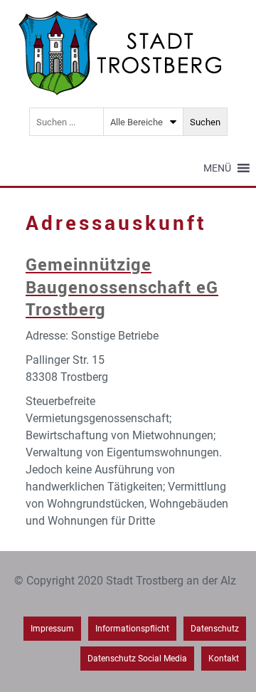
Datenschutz (215, 629)
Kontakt (223, 659)
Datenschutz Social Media (137, 659)
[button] (217, 168)
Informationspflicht (132, 629)
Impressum (52, 629)
